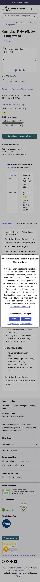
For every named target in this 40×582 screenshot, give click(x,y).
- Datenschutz (26, 324)
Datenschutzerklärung (20, 306)
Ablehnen (14, 319)
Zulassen (26, 319)
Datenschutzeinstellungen (20, 314)
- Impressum (13, 324)
